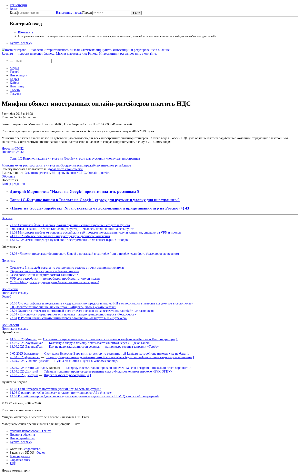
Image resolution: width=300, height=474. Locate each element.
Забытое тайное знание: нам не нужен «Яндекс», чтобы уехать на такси (66, 307)
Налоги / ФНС (76, 172)
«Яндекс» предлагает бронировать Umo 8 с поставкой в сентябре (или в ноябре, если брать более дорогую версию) (94, 253)
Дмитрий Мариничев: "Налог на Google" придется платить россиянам (73, 191)
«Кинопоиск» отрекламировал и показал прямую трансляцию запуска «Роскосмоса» (77, 314)
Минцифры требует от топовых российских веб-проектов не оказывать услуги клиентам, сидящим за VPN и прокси (95, 232)
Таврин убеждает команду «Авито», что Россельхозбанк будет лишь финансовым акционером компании (119, 357)
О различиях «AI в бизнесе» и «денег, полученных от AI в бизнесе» (61, 392)
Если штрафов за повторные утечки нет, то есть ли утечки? (55, 389)
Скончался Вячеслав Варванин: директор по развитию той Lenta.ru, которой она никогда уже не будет (115, 353)
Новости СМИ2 (13, 148)
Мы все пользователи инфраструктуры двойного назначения (60, 236)
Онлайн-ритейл (98, 172)
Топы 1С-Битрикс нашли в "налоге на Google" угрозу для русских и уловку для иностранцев (94, 200)
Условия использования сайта (30, 431)
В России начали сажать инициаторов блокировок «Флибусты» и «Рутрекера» (72, 318)
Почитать (8, 260)
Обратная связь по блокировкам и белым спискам (44, 271)
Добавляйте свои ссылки (65, 169)
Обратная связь (20, 460)
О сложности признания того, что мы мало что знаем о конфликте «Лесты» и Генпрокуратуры (109, 339)
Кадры (14, 79)
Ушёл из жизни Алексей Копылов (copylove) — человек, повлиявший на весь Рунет (71, 228)
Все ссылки (10, 289)
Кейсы (14, 82)
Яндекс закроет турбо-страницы (66, 375)
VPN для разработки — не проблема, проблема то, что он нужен (55, 278)
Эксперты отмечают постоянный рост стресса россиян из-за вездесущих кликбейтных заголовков (86, 310)
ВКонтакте (25, 32)
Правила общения (22, 434)
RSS (13, 463)
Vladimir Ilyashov (37, 361)
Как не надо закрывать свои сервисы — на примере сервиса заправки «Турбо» (104, 346)
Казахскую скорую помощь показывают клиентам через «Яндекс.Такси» (99, 343)
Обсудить (8, 176)
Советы (15, 90)
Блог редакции (20, 456)
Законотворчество (37, 172)
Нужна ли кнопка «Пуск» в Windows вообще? (86, 361)
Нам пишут (18, 86)
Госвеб (14, 71)
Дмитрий (31, 371)
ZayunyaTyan (34, 343)
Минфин (58, 172)
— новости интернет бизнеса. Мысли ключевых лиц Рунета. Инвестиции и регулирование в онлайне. (79, 53)
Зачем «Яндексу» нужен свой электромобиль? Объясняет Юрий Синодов (69, 239)
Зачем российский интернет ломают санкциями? (44, 275)
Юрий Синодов (36, 367)
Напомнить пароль (69, 12)
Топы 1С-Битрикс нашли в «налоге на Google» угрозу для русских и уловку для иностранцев (75, 158)
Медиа (14, 68)
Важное (7, 218)
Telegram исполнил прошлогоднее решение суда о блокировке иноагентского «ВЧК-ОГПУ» (108, 371)
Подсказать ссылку (15, 292)
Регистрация (18, 5)
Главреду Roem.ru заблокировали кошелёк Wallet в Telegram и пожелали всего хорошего (127, 367)
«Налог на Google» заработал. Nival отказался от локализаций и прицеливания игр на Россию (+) (97, 208)
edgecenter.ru (32, 449)
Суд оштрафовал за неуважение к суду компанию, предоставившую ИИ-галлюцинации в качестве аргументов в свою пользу (105, 303)
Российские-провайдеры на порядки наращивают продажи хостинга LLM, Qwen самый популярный (84, 396)
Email (13, 12)
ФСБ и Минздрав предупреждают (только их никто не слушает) (54, 282)
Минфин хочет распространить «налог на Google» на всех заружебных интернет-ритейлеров (66, 165)
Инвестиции (18, 75)
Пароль (74, 12)
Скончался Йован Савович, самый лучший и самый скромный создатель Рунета (70, 225)
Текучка (15, 93)
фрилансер (31, 353)
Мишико (31, 339)
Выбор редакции (13, 183)
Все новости (10, 325)
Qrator (41, 452)
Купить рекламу (21, 43)
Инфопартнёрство (22, 438)
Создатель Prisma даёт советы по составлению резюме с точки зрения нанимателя (67, 267)
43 (187, 208)
